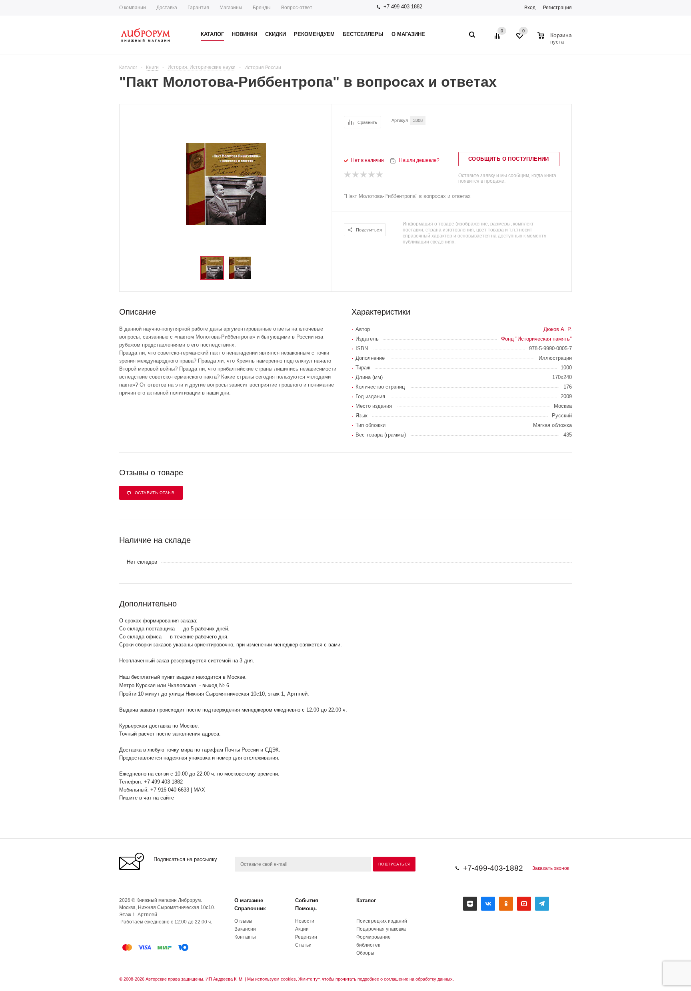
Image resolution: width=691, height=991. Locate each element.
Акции (302, 929)
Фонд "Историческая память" (536, 339)
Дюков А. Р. (557, 329)
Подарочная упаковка (381, 929)
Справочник (250, 908)
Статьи (303, 945)
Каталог (366, 900)
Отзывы (243, 921)
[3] (364, 175)
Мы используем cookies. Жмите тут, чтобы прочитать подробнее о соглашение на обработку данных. (350, 979)
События (306, 900)
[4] (372, 175)
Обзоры (365, 953)
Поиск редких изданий (381, 921)
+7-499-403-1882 (402, 7)
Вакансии (245, 929)
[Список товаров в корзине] (555, 41)
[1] (348, 175)
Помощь (306, 908)
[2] (356, 175)
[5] (380, 175)
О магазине (248, 900)
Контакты (245, 937)
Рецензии (306, 937)
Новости (304, 921)
